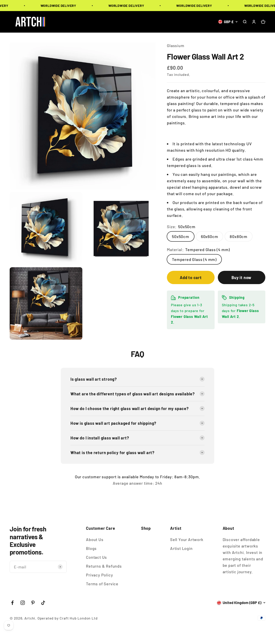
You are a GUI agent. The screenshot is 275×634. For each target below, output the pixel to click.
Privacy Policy (99, 574)
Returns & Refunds (104, 566)
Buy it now (241, 277)
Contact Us (96, 557)
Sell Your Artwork (186, 539)
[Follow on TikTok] (43, 602)
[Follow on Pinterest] (33, 602)
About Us (94, 539)
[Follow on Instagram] (22, 602)
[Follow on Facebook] (12, 602)
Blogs (91, 548)
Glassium (175, 45)
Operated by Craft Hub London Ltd (67, 618)
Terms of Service (102, 583)
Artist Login (181, 548)
